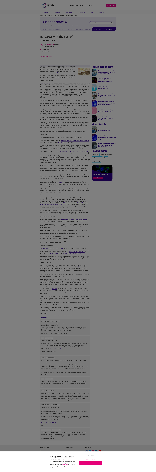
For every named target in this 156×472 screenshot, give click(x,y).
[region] (78, 461)
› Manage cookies (90, 455)
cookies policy (64, 464)
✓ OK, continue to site (90, 463)
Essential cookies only (90, 459)
